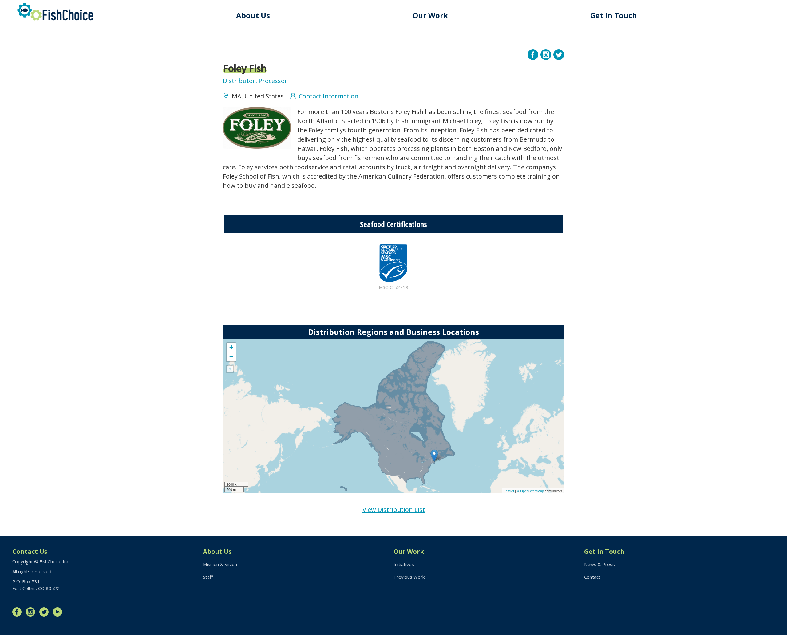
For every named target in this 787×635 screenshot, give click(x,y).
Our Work (430, 15)
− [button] (231, 356)
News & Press (599, 564)
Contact (592, 577)
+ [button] (231, 347)
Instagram (32, 612)
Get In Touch (613, 15)
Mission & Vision (220, 564)
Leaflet (509, 490)
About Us (253, 15)
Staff (208, 577)
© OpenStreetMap (531, 490)
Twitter (45, 612)
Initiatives (404, 564)
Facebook (18, 612)
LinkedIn (59, 612)
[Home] (55, 11)
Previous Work (409, 577)
